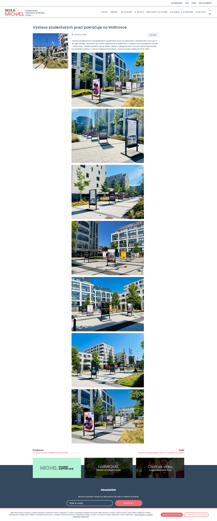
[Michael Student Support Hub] (57, 468)
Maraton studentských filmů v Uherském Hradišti (160, 452)
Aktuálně (126, 12)
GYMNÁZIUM (176, 3)
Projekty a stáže (157, 12)
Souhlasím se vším (171, 515)
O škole (139, 12)
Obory (114, 12)
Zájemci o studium (181, 12)
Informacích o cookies (144, 515)
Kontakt (201, 12)
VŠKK (193, 3)
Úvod (104, 12)
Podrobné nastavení (81, 517)
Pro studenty (205, 3)
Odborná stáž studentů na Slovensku (51, 452)
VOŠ (187, 3)
